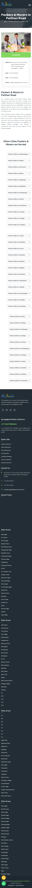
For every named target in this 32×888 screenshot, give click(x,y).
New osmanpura (5, 755)
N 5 (2, 724)
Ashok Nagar (4, 540)
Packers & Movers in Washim (18, 374)
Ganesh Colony (5, 593)
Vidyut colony (5, 868)
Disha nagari (4, 584)
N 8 (2, 731)
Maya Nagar (4, 671)
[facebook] (3, 410)
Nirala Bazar (4, 758)
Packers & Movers (6, 444)
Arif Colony (4, 537)
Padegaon (4, 774)
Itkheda (3, 611)
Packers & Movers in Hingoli (16, 218)
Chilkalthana (4, 562)
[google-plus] (14, 410)
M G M (3, 659)
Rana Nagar (4, 806)
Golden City (4, 602)
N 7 (2, 728)
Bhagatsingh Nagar (6, 550)
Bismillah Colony (5, 553)
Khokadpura (4, 646)
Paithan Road (5, 777)
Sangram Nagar (5, 827)
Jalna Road (4, 625)
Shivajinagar (4, 852)
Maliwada (3, 668)
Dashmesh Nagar (6, 577)
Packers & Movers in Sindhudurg (19, 348)
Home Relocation (6, 450)
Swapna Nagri (5, 858)
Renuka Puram (5, 809)
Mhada (3, 677)
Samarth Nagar (5, 818)
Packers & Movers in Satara (18, 342)
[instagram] (10, 410)
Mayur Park (4, 674)
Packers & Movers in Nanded (16, 274)
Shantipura (4, 843)
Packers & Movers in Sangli (18, 335)
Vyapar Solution (20, 885)
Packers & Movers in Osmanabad (17, 293)
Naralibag (3, 749)
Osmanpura (4, 768)
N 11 (2, 699)
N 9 (2, 734)
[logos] (16, 4)
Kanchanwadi (4, 637)
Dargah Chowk (5, 574)
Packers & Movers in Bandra (16, 261)
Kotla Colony (4, 653)
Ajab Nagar (4, 534)
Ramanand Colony (6, 796)
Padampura (4, 771)
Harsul (3, 605)
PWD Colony (4, 792)
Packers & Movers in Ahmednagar (18, 154)
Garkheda (3, 596)
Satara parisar (5, 830)
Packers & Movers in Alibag (18, 323)
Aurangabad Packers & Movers (21, 881)
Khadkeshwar (4, 640)
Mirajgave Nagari (5, 683)
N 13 (2, 705)
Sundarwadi (4, 855)
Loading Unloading (6, 456)
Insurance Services (6, 462)
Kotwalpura (4, 656)
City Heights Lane (6, 571)
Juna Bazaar (4, 631)
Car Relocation (5, 453)
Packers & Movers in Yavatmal (19, 380)
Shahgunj (3, 837)
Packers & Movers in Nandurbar (17, 280)
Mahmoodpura (5, 665)
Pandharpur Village (6, 780)
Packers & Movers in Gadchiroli (17, 205)
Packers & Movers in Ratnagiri (18, 329)
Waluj (2, 871)
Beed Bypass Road (6, 547)
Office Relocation (6, 447)
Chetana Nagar (5, 559)
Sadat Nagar (4, 812)
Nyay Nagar (4, 765)
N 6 (2, 737)
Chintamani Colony (6, 565)
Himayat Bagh (5, 608)
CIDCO (3, 568)
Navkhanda (4, 752)
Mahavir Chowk (5, 662)
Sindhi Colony (5, 849)
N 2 (2, 715)
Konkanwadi (4, 649)
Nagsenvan (4, 746)
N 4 (2, 721)
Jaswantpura (4, 628)
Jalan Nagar (4, 615)
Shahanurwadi (5, 834)
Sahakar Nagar (5, 815)
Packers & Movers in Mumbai (16, 255)
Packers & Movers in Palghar (16, 300)
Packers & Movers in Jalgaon (16, 224)
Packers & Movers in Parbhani (17, 306)
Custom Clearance (6, 459)
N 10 (2, 696)
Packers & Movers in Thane (18, 361)
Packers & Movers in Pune (17, 316)
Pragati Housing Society (8, 789)
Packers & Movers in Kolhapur (17, 242)
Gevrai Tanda (4, 599)
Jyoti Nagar (4, 634)
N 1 (2, 693)
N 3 (2, 718)
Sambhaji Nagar (5, 824)
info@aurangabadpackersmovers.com (14, 489)
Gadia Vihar (4, 590)
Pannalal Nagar (5, 783)
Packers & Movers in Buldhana (17, 186)
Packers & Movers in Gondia (16, 212)
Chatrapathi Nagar (6, 556)
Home (5, 21)
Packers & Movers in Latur (16, 248)
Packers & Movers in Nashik (16, 287)
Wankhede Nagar (5, 874)
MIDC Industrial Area (6, 680)
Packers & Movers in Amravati (17, 167)
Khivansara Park (5, 643)
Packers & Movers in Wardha (18, 367)
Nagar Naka (4, 740)
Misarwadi (4, 687)
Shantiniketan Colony (7, 840)
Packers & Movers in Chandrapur (17, 192)
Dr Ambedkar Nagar (6, 587)
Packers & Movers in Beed (15, 173)
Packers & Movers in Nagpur (16, 267)
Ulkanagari (4, 861)
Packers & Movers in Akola (16, 160)
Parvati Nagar (5, 786)
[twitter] (6, 410)
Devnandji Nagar (5, 581)
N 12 (2, 702)
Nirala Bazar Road (6, 762)
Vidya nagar (4, 864)
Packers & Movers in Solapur (18, 355)
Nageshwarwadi (5, 743)
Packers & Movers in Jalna (16, 235)
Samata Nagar (5, 821)
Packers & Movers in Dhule (16, 199)
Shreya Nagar (4, 846)
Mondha (3, 690)
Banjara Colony (5, 543)
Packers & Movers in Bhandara (17, 180)
